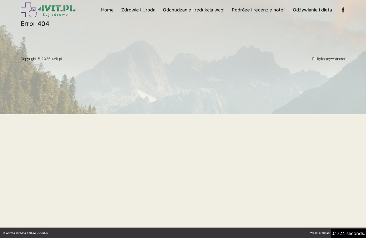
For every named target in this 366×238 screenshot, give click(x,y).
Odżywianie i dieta (312, 9)
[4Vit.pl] (48, 9)
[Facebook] (343, 9)
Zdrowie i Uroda (138, 9)
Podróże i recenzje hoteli (258, 9)
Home (107, 9)
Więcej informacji (320, 232)
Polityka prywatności (329, 59)
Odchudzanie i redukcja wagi (193, 9)
